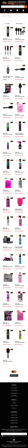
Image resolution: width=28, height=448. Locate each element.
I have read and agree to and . (14, 436)
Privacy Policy (14, 417)
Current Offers (14, 393)
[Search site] (25, 6)
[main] (14, 201)
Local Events (14, 390)
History (14, 402)
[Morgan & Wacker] (14, 2)
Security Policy (14, 423)
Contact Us (14, 408)
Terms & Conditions (17, 435)
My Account (14, 388)
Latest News (14, 395)
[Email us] (14, 440)
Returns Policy (14, 420)
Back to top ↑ (14, 375)
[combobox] (12, 6)
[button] (5, 28)
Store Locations (14, 405)
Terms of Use (14, 415)
